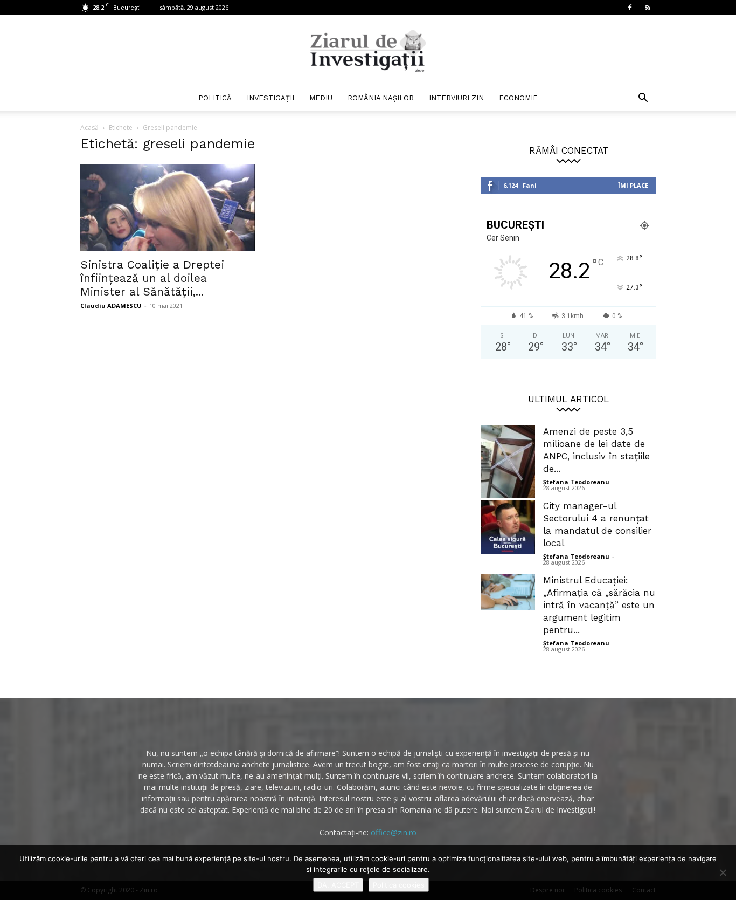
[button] (643, 99)
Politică (215, 98)
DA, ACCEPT (338, 885)
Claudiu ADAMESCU (111, 305)
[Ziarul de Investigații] (368, 50)
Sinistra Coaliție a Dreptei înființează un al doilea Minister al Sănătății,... (152, 278)
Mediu (320, 98)
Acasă (89, 127)
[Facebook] (630, 7)
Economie (518, 98)
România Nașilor (381, 98)
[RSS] (648, 7)
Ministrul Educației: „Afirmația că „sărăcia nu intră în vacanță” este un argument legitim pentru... (599, 605)
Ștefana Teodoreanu (576, 482)
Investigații (270, 98)
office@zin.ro (393, 832)
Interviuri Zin (456, 98)
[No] (722, 872)
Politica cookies (399, 885)
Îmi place (633, 185)
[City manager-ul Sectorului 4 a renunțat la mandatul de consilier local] (508, 527)
